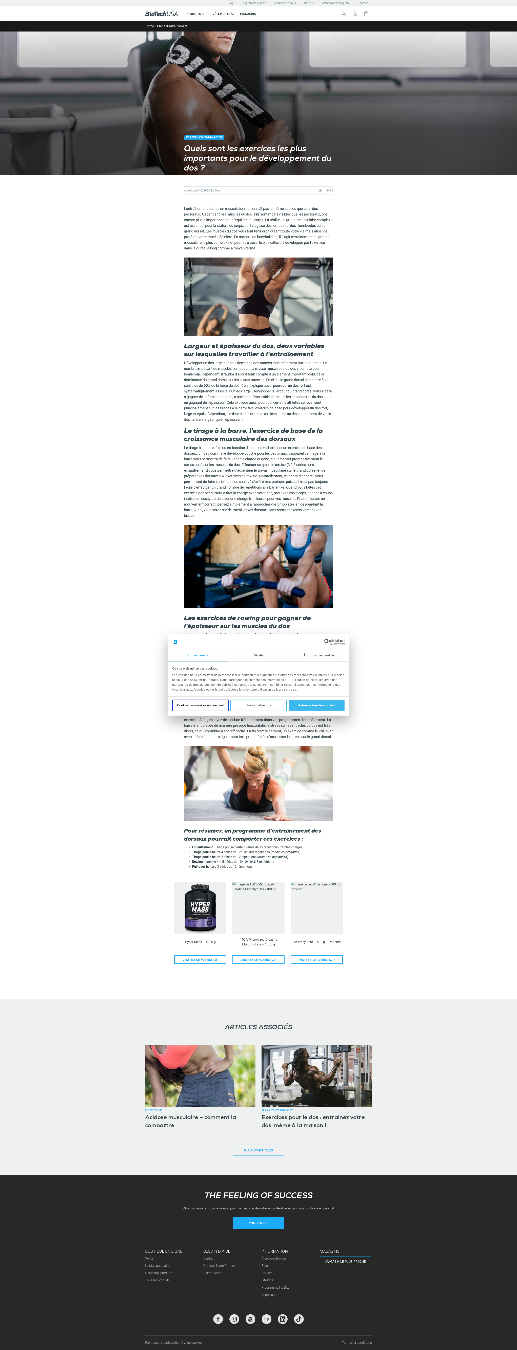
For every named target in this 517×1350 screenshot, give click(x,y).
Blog (230, 3)
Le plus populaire (157, 1266)
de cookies (194, 1343)
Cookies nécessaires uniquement (200, 705)
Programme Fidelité (254, 3)
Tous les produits (157, 1280)
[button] (195, 13)
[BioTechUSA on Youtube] (250, 1319)
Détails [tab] (259, 655)
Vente (149, 1258)
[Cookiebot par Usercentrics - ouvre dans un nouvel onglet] (327, 642)
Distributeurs (212, 1273)
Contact (363, 3)
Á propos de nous (285, 3)
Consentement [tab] (197, 655)
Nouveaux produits (158, 1273)
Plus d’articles (258, 1150)
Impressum (269, 1295)
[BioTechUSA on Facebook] (218, 1319)
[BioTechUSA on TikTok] (299, 1319)
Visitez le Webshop (200, 960)
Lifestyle (267, 1280)
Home (149, 26)
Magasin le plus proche (345, 1262)
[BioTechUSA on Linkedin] (283, 1319)
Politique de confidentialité (164, 1343)
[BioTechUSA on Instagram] (234, 1319)
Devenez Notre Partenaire (221, 1266)
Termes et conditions (357, 1343)
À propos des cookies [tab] (319, 655)
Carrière (309, 3)
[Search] (343, 13)
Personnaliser (256, 705)
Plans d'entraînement (172, 26)
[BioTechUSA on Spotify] (266, 1319)
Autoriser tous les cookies (316, 705)
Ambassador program (336, 3)
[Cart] (366, 13)
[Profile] (354, 13)
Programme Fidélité (275, 1287)
